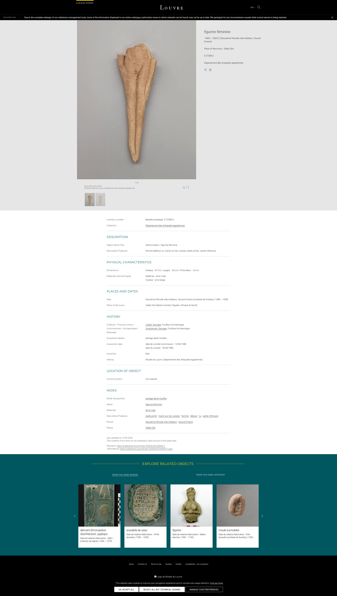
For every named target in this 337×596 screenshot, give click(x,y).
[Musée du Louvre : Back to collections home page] (171, 7)
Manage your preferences (204, 589)
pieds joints (151, 416)
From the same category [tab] (210, 475)
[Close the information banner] (332, 17)
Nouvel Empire (186, 422)
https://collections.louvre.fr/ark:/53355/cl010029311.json (146, 449)
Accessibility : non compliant (196, 564)
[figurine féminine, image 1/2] (89, 199)
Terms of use (156, 564)
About (131, 564)
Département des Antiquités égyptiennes (165, 225)
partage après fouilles (156, 398)
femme (185, 416)
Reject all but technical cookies (161, 589)
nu (200, 416)
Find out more (216, 583)
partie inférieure (210, 416)
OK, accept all (126, 589)
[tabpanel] (168, 516)
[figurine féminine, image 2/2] (100, 199)
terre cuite (150, 410)
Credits (178, 564)
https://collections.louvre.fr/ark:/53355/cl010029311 (141, 446)
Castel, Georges (153, 324)
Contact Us (142, 564)
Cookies (168, 564)
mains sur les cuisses (169, 416)
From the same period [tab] (125, 475)
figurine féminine (154, 404)
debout (193, 416)
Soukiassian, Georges (156, 328)
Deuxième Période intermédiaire (161, 422)
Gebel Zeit (150, 427)
